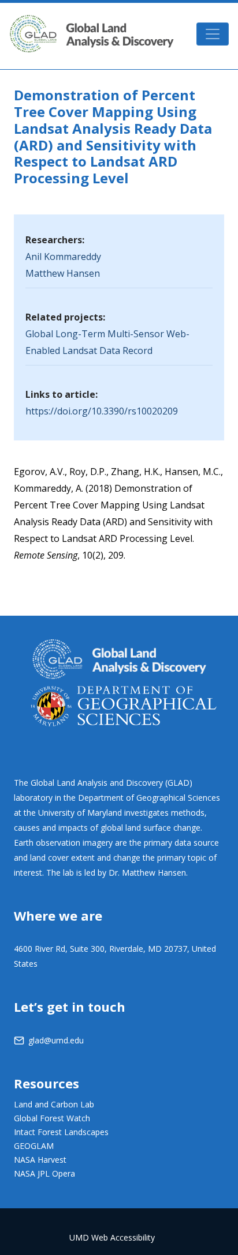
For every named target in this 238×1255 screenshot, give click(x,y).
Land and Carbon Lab (54, 1104)
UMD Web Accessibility (112, 1237)
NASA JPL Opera (44, 1173)
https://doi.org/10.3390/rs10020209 (101, 411)
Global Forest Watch (52, 1118)
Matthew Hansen (62, 273)
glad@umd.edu (56, 1040)
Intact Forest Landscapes (61, 1131)
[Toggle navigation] (212, 34)
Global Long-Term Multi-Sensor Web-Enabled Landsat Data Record (107, 342)
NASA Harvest (40, 1159)
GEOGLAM (34, 1145)
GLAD (91, 33)
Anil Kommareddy (63, 256)
